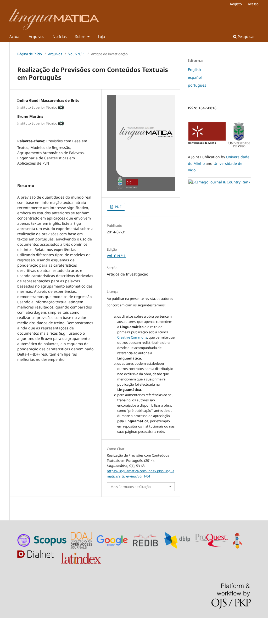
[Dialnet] (36, 557)
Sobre (80, 36)
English (194, 69)
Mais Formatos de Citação (130, 486)
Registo (236, 4)
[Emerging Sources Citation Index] (24, 539)
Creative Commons (132, 337)
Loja (101, 36)
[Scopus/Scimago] (50, 539)
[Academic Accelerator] (238, 539)
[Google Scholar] (113, 539)
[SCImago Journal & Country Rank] (219, 181)
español (195, 77)
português (197, 85)
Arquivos (36, 36)
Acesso (253, 4)
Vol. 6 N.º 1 (76, 54)
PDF (117, 206)
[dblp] (178, 539)
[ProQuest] (210, 539)
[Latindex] (81, 557)
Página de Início (29, 54)
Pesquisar (246, 36)
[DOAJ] (82, 539)
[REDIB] (148, 539)
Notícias (60, 36)
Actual (14, 36)
